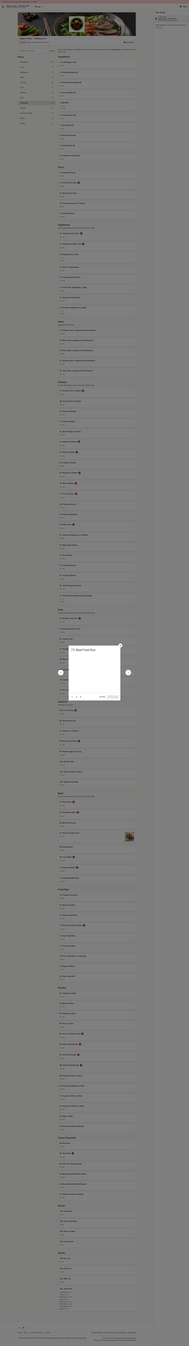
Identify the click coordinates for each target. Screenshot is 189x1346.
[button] (61, 675)
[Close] (120, 645)
